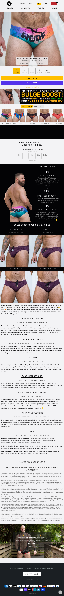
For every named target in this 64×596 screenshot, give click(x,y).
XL (39, 71)
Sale (38, 3)
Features (40, 63)
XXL (47, 71)
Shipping (36, 568)
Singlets (25, 8)
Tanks (41, 8)
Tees (30, 3)
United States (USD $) (31, 574)
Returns (43, 568)
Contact (29, 568)
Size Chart (25, 63)
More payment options (32, 87)
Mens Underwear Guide (32, 593)
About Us (13, 568)
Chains (22, 3)
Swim (54, 8)
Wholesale (50, 568)
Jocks (10, 8)
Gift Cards (20, 568)
